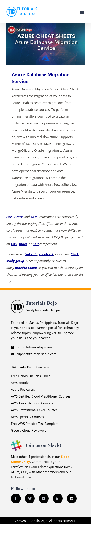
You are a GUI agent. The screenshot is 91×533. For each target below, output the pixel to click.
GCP (34, 217)
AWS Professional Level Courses (34, 410)
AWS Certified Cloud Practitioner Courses (40, 396)
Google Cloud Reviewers (28, 430)
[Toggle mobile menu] (82, 12)
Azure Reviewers (23, 389)
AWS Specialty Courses (27, 417)
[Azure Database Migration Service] (45, 44)
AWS (9, 217)
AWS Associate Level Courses (32, 403)
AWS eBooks (20, 382)
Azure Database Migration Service (39, 44)
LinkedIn (31, 254)
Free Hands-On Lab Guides (30, 376)
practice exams (26, 267)
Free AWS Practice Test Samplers (34, 423)
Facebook (46, 254)
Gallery (52, 44)
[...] (47, 198)
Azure (18, 217)
